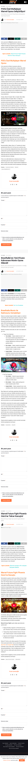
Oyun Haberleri (8, 6)
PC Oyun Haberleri (8, 744)
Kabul (21, 760)
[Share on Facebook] (4, 39)
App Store (3, 644)
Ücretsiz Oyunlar (21, 743)
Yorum (3, 200)
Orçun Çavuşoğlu (10, 19)
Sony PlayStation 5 (6, 169)
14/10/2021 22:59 (19, 271)
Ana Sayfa (3, 6)
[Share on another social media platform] (24, 39)
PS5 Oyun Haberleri (17, 744)
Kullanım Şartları (6, 760)
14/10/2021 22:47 (19, 524)
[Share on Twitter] (11, 39)
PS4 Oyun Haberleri (20, 746)
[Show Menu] (1, 2)
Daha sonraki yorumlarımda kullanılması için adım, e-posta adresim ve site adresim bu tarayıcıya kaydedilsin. (13, 239)
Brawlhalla (8, 424)
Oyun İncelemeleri (13, 743)
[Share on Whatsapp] (17, 39)
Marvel (16, 167)
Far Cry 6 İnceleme (18, 305)
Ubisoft (13, 424)
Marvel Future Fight (10, 659)
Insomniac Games (10, 167)
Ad (2, 218)
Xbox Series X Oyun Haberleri (9, 746)
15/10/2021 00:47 (19, 19)
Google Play (10, 644)
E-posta (3, 224)
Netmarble (18, 659)
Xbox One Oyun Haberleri (14, 748)
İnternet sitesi (4, 231)
